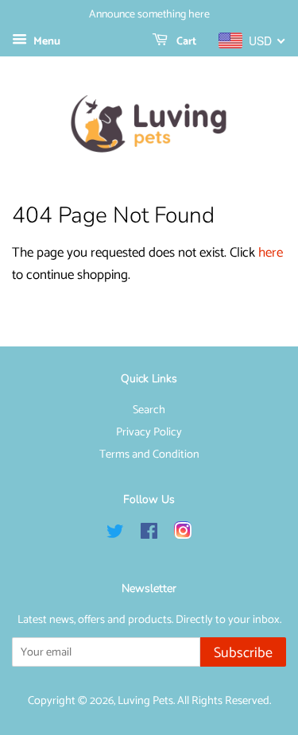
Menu (45, 42)
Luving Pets (145, 700)
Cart (185, 42)
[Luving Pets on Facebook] (149, 534)
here (270, 253)
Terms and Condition (149, 454)
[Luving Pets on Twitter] (115, 534)
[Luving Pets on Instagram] (183, 534)
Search (149, 410)
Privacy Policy (149, 432)
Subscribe (243, 653)
